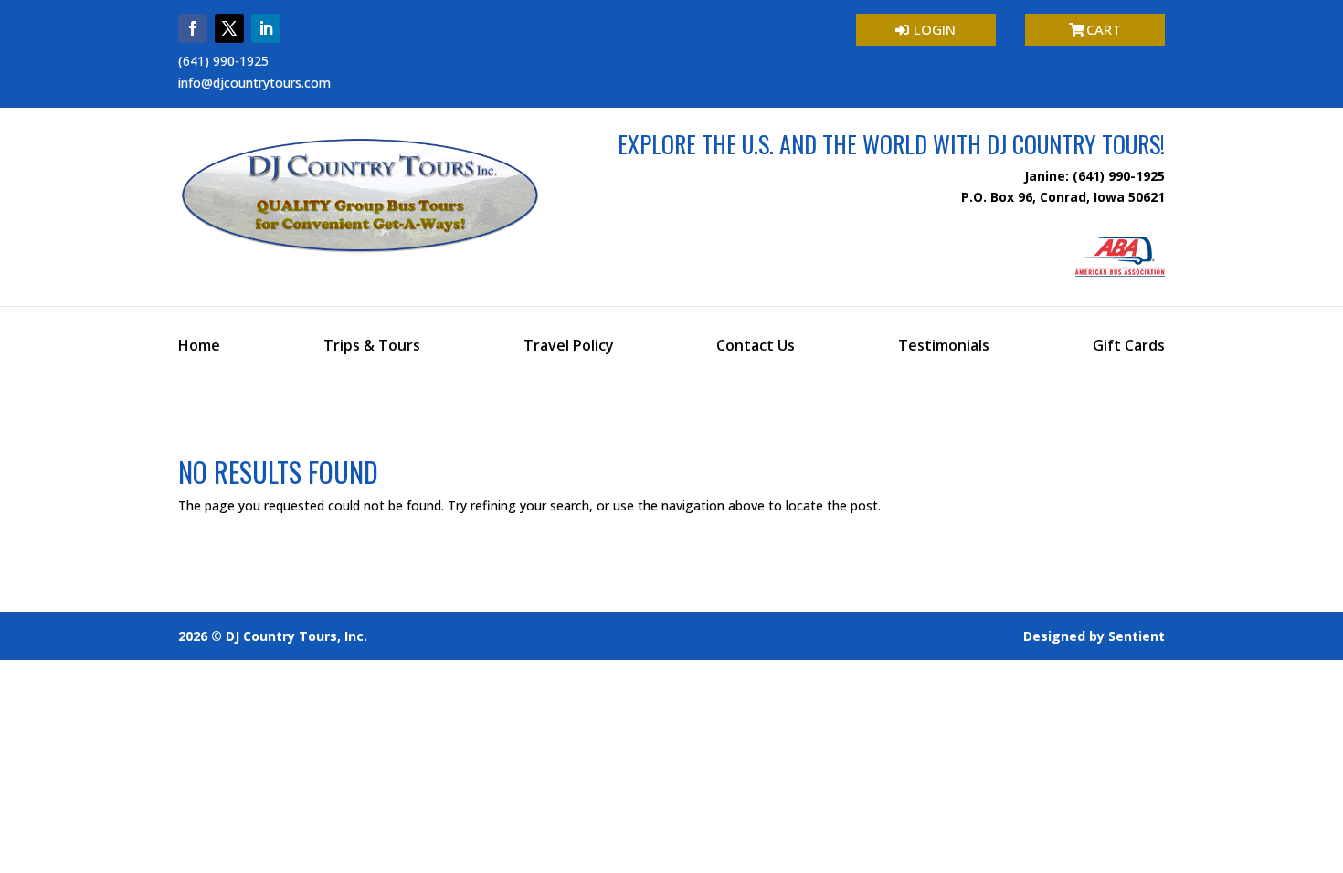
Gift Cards (1129, 347)
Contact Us (755, 347)
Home (199, 347)
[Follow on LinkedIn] (265, 28)
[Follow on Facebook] (192, 28)
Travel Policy (568, 347)
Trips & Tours (371, 347)
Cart (1103, 29)
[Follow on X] (229, 28)
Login (935, 29)
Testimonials (943, 347)
